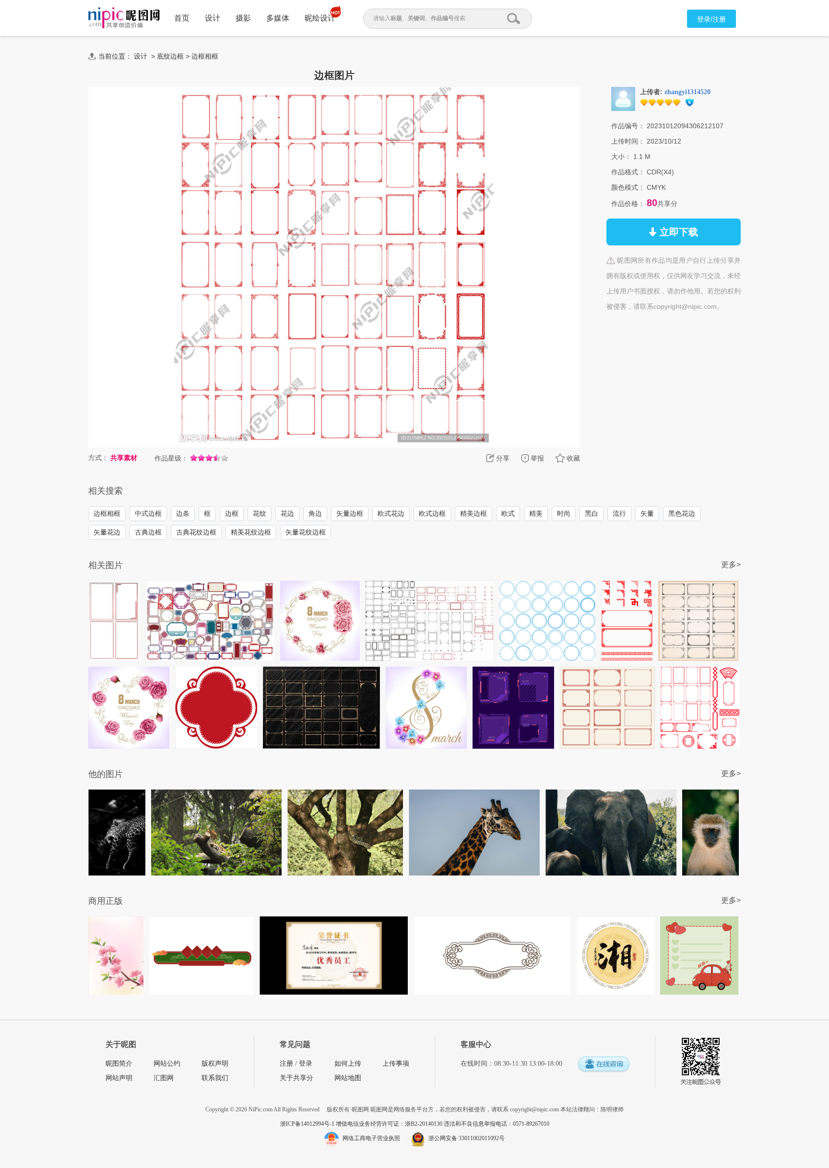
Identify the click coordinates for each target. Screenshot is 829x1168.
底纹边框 (170, 56)
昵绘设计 (320, 18)
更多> (731, 564)
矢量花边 (107, 532)
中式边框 (148, 513)
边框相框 (204, 56)
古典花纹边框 (196, 532)
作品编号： (628, 126)
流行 (619, 513)
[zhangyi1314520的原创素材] (623, 98)
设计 (212, 18)
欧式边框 (432, 513)
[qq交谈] (603, 1064)
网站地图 (347, 1078)
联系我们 (214, 1078)
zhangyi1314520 (687, 92)
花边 (287, 513)
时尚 (563, 513)
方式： (98, 458)
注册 (286, 1063)
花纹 (259, 513)
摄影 (243, 18)
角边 (315, 513)
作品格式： (628, 172)
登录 (305, 1063)
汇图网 (164, 1078)
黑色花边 (681, 513)
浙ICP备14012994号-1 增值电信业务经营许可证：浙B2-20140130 (362, 1123)
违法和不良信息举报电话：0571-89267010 (496, 1123)
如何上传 (347, 1063)
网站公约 (167, 1063)
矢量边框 (349, 513)
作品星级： (171, 458)
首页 (181, 18)
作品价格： (628, 203)
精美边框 (473, 513)
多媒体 (277, 18)
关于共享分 (296, 1078)
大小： (621, 156)
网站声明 (119, 1078)
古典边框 (148, 532)
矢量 (647, 513)
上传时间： (628, 141)
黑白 (591, 513)
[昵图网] (124, 18)
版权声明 (214, 1063)
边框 (231, 513)
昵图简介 (119, 1063)
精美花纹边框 (251, 532)
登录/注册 (711, 19)
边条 (182, 513)
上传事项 (395, 1063)
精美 (536, 513)
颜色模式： (628, 187)
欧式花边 (391, 513)
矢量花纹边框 (305, 532)
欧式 (508, 513)
